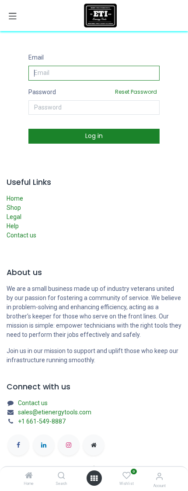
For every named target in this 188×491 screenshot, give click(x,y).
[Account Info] (159, 476)
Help (13, 226)
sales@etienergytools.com (54, 412)
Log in (94, 135)
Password (92, 91)
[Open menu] (94, 478)
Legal (14, 216)
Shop (14, 207)
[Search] (61, 476)
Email (36, 57)
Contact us (21, 235)
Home (15, 198)
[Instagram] (68, 445)
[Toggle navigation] (13, 15)
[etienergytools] (93, 445)
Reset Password (136, 91)
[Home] (29, 476)
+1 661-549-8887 (42, 421)
